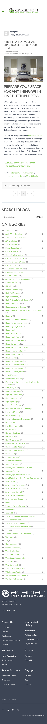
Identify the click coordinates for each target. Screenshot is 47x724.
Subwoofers (10, 509)
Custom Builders (8, 684)
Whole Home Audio (13, 572)
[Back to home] (23, 10)
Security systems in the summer (18, 474)
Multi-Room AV (11, 429)
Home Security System (14, 351)
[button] (3, 10)
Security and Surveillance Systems (19, 468)
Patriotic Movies (12, 457)
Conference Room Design (15, 272)
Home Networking (12, 344)
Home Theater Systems (14, 372)
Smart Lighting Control (14, 499)
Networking (10, 436)
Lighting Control (11, 398)
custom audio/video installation (17, 279)
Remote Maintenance (14, 461)
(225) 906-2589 (8, 610)
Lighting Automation (13, 395)
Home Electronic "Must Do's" (16, 319)
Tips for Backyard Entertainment (18, 534)
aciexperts (14, 32)
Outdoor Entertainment (14, 450)
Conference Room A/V (14, 269)
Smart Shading (33, 176)
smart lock (9, 502)
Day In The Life (31, 644)
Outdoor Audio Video (13, 447)
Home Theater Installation (15, 365)
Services (5, 632)
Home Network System (14, 340)
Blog (26, 680)
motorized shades (35, 135)
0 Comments (25, 186)
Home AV (9, 316)
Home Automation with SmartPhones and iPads (24, 310)
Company (5, 627)
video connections (12, 547)
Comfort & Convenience (14, 255)
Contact (28, 684)
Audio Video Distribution (15, 234)
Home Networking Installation (17, 347)
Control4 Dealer (11, 276)
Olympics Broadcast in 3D (15, 443)
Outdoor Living (31, 635)
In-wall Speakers (12, 375)
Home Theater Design (14, 361)
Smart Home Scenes (17, 176)
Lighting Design (11, 402)
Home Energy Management (16, 323)
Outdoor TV (10, 454)
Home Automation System (15, 307)
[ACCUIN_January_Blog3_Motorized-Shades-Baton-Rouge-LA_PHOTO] (23, 69)
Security (5, 664)
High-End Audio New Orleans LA (18, 300)
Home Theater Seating (14, 368)
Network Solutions (12, 433)
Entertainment (11, 283)
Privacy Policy (40, 715)
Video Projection (12, 551)
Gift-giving (9, 286)
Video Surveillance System (15, 558)
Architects (6, 680)
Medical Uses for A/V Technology (18, 408)
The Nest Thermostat (13, 520)
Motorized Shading (12, 415)
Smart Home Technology (15, 495)
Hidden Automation (13, 289)
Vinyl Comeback (11, 565)
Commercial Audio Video (15, 258)
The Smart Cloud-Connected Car (18, 527)
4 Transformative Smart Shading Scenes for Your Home (20, 44)
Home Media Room (12, 333)
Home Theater (11, 358)
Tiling (7, 530)
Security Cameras (12, 471)
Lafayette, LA (10, 388)
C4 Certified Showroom (11, 640)
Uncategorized (11, 544)
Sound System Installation (15, 506)
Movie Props (10, 422)
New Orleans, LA (12, 440)
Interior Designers (9, 676)
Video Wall (9, 561)
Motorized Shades (11, 52)
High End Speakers (12, 293)
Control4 (28, 660)
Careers (5, 644)
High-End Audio (11, 296)
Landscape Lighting (13, 391)
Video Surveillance (12, 554)
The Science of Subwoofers (15, 523)
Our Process (7, 636)
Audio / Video (7, 660)
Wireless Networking (13, 579)
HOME (4, 700)
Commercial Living (32, 639)
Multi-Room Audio (12, 426)
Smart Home (10, 481)
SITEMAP (12, 700)
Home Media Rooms (13, 337)
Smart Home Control (13, 492)
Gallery (28, 676)
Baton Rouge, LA (12, 248)
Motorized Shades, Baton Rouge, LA (18, 54)
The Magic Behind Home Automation (19, 516)
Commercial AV (11, 265)
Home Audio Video (12, 303)
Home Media (10, 330)
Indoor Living (30, 631)
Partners (28, 656)
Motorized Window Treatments (22, 173)
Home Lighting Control (14, 326)
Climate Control (11, 251)
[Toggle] (43, 234)
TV (6, 540)
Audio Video (10, 230)
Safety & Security (12, 464)
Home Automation (9, 656)
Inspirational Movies (13, 379)
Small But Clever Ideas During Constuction (22, 478)
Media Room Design (13, 405)
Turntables (9, 537)
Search (39, 217)
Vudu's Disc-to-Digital (14, 568)
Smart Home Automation (15, 485)
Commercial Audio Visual (15, 262)
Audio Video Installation (14, 237)
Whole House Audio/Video (15, 575)
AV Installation (11, 241)
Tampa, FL (9, 513)
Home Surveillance (12, 354)
